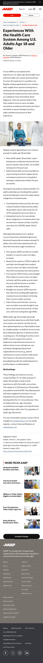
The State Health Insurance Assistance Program (11, 482)
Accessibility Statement (9, 632)
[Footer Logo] (21, 544)
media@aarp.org (9, 427)
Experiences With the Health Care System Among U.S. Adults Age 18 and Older (19, 39)
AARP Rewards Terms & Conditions (13, 636)
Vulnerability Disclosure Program (12, 643)
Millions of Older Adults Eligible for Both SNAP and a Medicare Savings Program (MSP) (13, 495)
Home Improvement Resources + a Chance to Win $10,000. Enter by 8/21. (19, 3)
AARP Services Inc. (27, 593)
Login (30, 9)
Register (22, 9)
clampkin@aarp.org (20, 421)
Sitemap (5, 628)
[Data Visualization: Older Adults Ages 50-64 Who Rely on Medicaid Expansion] (32, 510)
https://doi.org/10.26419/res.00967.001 (17, 451)
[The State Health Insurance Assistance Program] (32, 484)
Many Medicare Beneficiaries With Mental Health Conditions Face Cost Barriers (11, 522)
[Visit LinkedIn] (27, 653)
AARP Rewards (7, 577)
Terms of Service (29, 628)
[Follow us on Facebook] (5, 653)
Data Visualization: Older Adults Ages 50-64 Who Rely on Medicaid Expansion (12, 508)
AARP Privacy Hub (16, 628)
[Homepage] (7, 9)
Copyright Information (9, 639)
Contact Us (25, 562)
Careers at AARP (26, 581)
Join (12, 15)
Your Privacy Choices (9, 647)
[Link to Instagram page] (20, 653)
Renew (31, 15)
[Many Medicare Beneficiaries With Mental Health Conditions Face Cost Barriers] (32, 524)
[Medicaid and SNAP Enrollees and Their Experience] (32, 471)
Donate (5, 566)
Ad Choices (28, 643)
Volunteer (6, 570)
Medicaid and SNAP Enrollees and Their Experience (11, 469)
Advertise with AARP (27, 577)
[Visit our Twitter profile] (12, 653)
